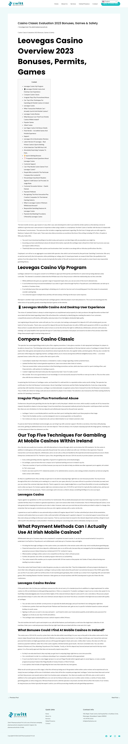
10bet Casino (28, 125)
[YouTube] (119, 736)
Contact (95, 4)
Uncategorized (23, 27)
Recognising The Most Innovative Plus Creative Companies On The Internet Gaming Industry (36, 197)
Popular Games (29, 122)
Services (73, 4)
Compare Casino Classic (31, 94)
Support (26, 136)
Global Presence (84, 4)
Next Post (116, 697)
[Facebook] (106, 736)
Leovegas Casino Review (32, 114)
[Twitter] (111, 736)
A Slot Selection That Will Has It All (35, 147)
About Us (64, 4)
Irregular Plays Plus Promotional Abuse (36, 97)
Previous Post (13, 697)
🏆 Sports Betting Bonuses (32, 155)
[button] (110, 4)
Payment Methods (30, 192)
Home (56, 4)
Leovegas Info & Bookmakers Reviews (36, 139)
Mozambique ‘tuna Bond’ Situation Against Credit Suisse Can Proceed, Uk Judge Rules (36, 180)
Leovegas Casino (29, 106)
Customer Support (30, 164)
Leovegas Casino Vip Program (33, 86)
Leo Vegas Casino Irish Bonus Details (35, 128)
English (107, 1)
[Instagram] (115, 736)
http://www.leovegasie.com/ (30, 594)
